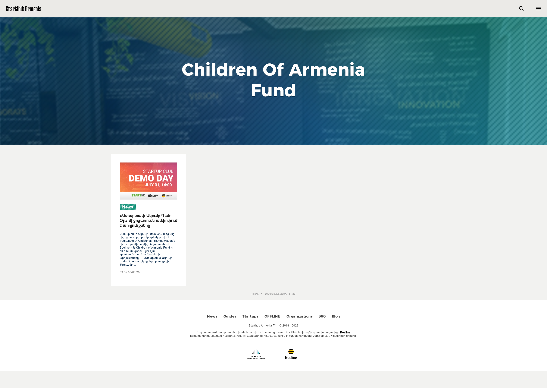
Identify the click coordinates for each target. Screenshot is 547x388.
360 (322, 316)
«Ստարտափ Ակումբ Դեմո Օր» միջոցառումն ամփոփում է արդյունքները (148, 220)
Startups (250, 316)
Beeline (345, 332)
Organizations (300, 316)
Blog (336, 316)
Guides (230, 316)
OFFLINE (273, 316)
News (212, 316)
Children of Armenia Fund (273, 80)
